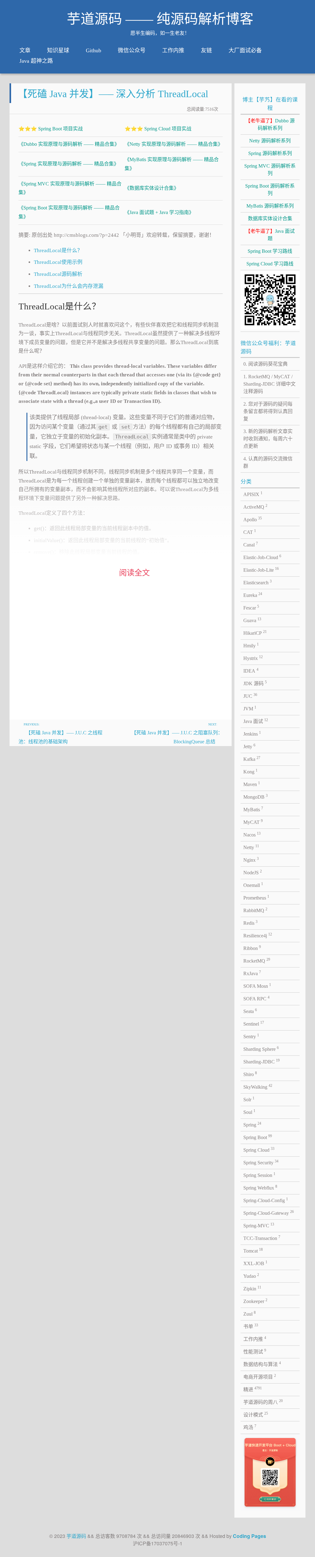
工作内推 (173, 50)
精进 (252, 1389)
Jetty (249, 746)
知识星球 (58, 50)
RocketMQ (256, 960)
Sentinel (253, 1023)
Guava (252, 620)
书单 (250, 1326)
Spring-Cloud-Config (265, 1200)
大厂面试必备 (245, 50)
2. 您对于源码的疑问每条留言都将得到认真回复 (268, 411)
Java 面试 (255, 721)
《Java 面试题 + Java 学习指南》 (159, 212)
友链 (206, 50)
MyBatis (253, 809)
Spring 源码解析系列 (270, 153)
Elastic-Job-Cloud (262, 557)
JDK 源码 (255, 683)
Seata (250, 1011)
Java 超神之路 (36, 61)
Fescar (251, 607)
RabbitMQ (255, 910)
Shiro (250, 1074)
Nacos (252, 834)
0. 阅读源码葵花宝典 (265, 364)
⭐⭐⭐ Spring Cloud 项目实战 (158, 128)
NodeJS (252, 872)
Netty (251, 847)
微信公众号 (132, 50)
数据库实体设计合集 (270, 218)
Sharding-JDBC (261, 1061)
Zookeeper (255, 1301)
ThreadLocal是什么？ (58, 250)
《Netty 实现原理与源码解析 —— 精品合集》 (174, 144)
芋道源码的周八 (263, 1402)
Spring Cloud (258, 1149)
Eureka (252, 595)
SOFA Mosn (257, 986)
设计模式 (255, 1414)
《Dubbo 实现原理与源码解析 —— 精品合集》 (68, 144)
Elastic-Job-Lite (261, 569)
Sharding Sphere (261, 1049)
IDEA (250, 670)
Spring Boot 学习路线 (270, 251)
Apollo (252, 519)
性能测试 (254, 1351)
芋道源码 (76, 1535)
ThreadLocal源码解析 (58, 274)
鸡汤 (249, 1427)
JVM (249, 708)
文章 (24, 50)
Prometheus (256, 897)
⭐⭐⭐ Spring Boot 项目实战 (50, 128)
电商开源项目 (259, 1376)
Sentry (251, 1036)
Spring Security (260, 1162)
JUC (250, 696)
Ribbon (252, 948)
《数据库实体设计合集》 (152, 188)
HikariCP (255, 633)
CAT (249, 532)
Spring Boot (257, 1137)
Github (93, 50)
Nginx (251, 859)
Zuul (249, 1313)
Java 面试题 (270, 234)
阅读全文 (134, 573)
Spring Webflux (260, 1187)
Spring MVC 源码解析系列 (270, 169)
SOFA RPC (256, 998)
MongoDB (255, 796)
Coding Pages (249, 1535)
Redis (250, 923)
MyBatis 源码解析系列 (270, 206)
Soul (249, 1112)
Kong (250, 771)
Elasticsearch (257, 582)
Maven (251, 784)
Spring (252, 1124)
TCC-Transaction (261, 1238)
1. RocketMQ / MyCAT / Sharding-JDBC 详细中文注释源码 (269, 384)
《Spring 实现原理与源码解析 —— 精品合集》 (68, 163)
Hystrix (253, 658)
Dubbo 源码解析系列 (270, 124)
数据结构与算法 (262, 1364)
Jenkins (252, 733)
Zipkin (252, 1288)
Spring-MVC (258, 1225)
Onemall (253, 885)
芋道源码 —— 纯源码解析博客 (160, 19)
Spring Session (259, 1175)
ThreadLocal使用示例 (58, 262)
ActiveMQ (255, 506)
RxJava (252, 973)
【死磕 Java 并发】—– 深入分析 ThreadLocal (113, 93)
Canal (250, 544)
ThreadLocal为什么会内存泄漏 (68, 286)
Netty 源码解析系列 (270, 140)
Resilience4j (257, 935)
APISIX (252, 494)
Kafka (251, 759)
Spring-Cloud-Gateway (268, 1212)
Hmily (251, 645)
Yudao (251, 1276)
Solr (248, 1099)
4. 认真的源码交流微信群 (268, 462)
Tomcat (253, 1250)
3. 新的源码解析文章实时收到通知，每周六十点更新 (268, 439)
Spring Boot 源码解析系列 (270, 189)
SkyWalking (257, 1086)
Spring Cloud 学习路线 (269, 263)
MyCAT (253, 822)
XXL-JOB (255, 1263)
